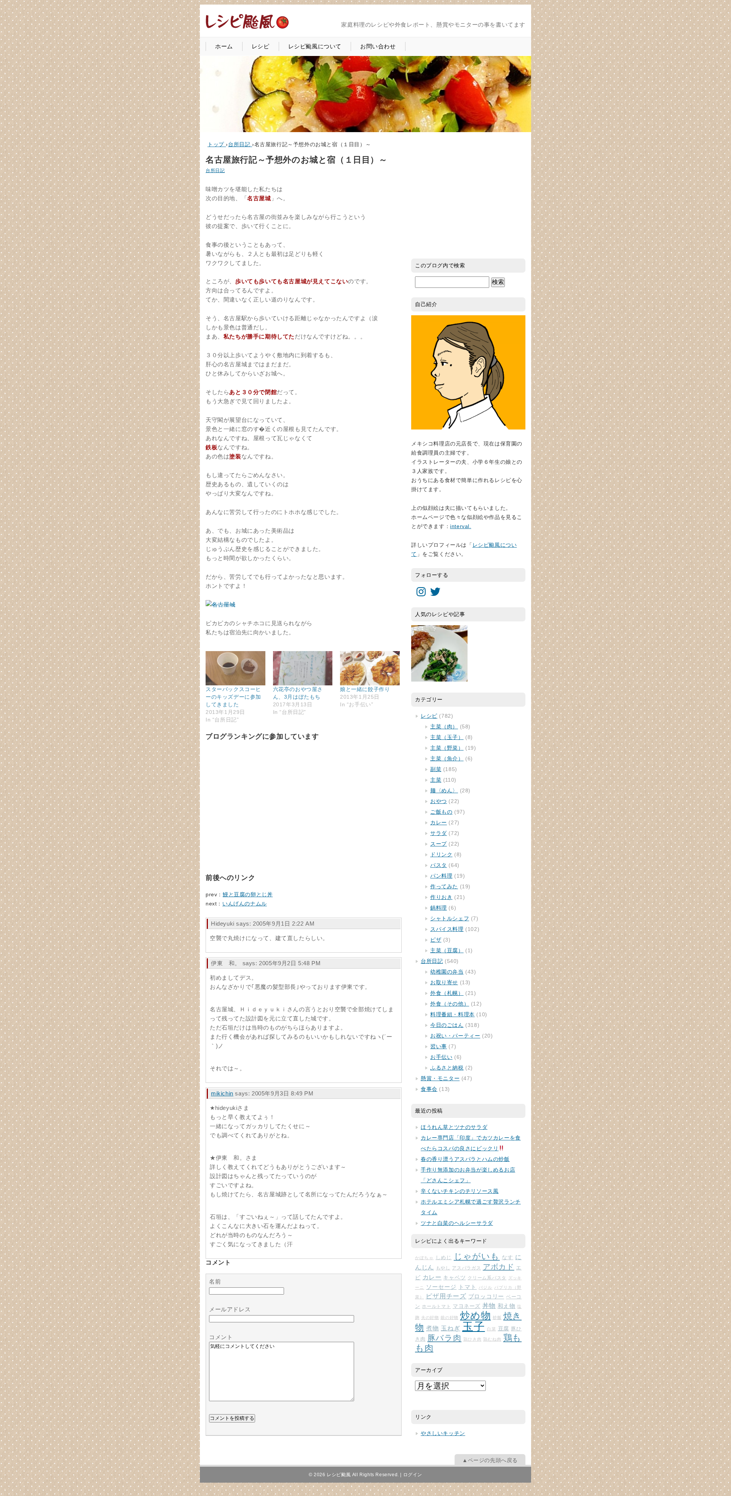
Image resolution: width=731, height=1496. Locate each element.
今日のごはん (447, 1025)
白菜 (491, 1329)
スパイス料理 (447, 929)
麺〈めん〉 (444, 790)
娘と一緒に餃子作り (365, 689)
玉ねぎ (450, 1328)
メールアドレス (230, 1309)
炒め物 (475, 1315)
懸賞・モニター (440, 1078)
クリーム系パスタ (487, 1277)
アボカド (498, 1267)
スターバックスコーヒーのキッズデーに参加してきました (233, 696)
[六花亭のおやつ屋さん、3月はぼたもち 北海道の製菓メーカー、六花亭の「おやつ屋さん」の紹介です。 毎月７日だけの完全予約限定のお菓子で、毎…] (303, 668)
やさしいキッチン (443, 1433)
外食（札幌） (447, 993)
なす (507, 1257)
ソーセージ (441, 1287)
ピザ (435, 940)
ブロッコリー (486, 1296)
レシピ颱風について (315, 46)
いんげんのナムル (244, 903)
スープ (438, 844)
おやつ (438, 801)
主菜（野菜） (447, 748)
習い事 (438, 1046)
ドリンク (441, 854)
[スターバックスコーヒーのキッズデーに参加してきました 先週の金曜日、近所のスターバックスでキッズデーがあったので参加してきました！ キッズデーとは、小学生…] (235, 668)
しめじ (444, 1257)
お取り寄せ (444, 982)
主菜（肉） (444, 726)
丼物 (489, 1305)
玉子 (473, 1326)
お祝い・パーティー (455, 1036)
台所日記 (215, 170)
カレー (438, 822)
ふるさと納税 (447, 1068)
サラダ (438, 833)
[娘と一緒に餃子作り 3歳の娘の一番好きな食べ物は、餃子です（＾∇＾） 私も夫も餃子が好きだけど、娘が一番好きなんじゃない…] (370, 668)
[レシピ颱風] (247, 28)
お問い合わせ (378, 46)
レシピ (261, 46)
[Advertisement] (263, 814)
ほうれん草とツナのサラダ (454, 1127)
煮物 (432, 1328)
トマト (467, 1287)
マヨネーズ (466, 1306)
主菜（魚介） (447, 758)
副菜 (435, 769)
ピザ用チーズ (446, 1296)
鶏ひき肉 (472, 1339)
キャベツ (454, 1277)
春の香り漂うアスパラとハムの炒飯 (465, 1159)
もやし (443, 1268)
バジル (485, 1287)
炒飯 (497, 1317)
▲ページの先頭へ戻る (490, 1460)
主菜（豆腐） (447, 950)
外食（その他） (449, 1004)
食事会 (429, 1089)
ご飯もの (441, 812)
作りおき (441, 897)
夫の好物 (430, 1317)
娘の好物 (449, 1317)
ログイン (412, 1474)
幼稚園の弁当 (447, 972)
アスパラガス (466, 1268)
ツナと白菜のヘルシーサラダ (457, 1223)
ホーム (224, 46)
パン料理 (441, 876)
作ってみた (444, 886)
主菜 (435, 780)
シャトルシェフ (449, 918)
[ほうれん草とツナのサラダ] (439, 653)
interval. (460, 526)
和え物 (507, 1306)
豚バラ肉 (444, 1338)
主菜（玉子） (447, 737)
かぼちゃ (424, 1257)
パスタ (438, 865)
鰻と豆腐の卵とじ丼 (248, 894)
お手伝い (441, 1057)
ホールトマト (436, 1306)
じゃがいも (477, 1256)
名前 (215, 1281)
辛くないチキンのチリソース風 (459, 1191)
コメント (221, 1337)
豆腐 (503, 1328)
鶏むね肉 (492, 1339)
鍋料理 (438, 908)
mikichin (222, 1093)
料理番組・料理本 (452, 1014)
